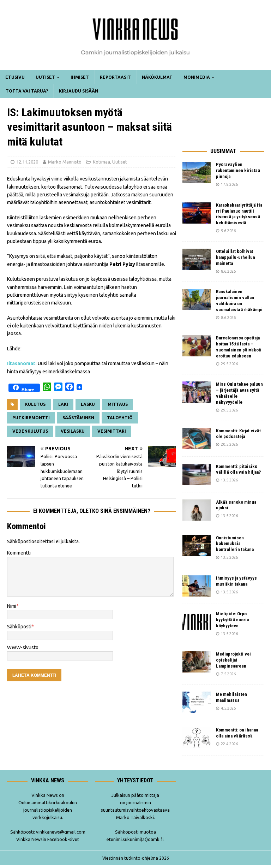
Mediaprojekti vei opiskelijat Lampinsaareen (233, 660)
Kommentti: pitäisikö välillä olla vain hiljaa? (238, 469)
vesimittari (111, 431)
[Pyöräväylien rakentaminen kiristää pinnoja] (196, 172)
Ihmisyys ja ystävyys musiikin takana (236, 581)
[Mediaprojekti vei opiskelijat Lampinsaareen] (196, 662)
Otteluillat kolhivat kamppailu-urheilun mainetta (235, 257)
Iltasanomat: (22, 363)
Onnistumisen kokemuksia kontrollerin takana (235, 543)
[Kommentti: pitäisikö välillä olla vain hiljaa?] (196, 474)
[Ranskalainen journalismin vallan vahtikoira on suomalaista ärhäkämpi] (196, 299)
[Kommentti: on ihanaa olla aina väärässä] (196, 737)
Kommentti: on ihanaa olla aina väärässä (237, 733)
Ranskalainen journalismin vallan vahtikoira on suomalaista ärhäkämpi (239, 300)
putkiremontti (31, 417)
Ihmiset (80, 77)
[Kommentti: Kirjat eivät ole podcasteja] (196, 438)
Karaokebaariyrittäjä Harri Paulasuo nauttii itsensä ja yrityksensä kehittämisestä (239, 214)
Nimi (11, 606)
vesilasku (73, 431)
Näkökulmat (157, 77)
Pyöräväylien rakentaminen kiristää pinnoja (238, 170)
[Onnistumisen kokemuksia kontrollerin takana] (196, 545)
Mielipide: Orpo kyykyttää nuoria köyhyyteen (232, 619)
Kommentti (19, 553)
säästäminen (78, 417)
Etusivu (15, 77)
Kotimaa (101, 161)
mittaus (118, 404)
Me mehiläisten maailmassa (231, 697)
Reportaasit (115, 77)
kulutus (35, 404)
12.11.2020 (27, 161)
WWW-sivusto (22, 647)
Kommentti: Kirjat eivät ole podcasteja (238, 433)
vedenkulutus (30, 431)
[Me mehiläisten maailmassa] (196, 702)
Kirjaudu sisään (78, 91)
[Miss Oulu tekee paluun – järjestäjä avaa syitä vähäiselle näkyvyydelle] (196, 392)
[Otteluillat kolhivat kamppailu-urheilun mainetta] (196, 259)
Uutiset (45, 77)
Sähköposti (19, 626)
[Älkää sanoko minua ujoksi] (196, 510)
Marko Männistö (65, 161)
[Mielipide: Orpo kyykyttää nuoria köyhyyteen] (196, 621)
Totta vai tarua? (27, 91)
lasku (88, 404)
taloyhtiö (120, 417)
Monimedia (196, 77)
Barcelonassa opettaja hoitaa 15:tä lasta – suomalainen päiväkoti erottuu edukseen (238, 347)
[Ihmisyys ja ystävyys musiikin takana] (196, 586)
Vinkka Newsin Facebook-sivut (47, 839)
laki (63, 404)
